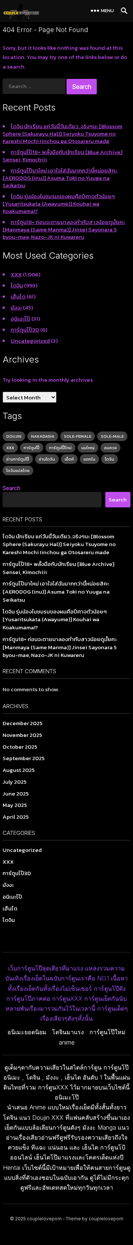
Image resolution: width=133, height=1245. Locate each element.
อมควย (110, 448)
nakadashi (42, 436)
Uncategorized (30, 340)
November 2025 (22, 735)
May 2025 (15, 805)
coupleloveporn (44, 1218)
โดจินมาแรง (68, 1032)
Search (11, 488)
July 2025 (15, 781)
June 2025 (16, 793)
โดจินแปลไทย (18, 470)
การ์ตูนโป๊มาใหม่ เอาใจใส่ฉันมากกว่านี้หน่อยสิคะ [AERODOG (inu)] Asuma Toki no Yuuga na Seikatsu (60, 177)
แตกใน (89, 459)
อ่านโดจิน (47, 459)
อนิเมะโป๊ (20, 318)
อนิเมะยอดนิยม (27, 1032)
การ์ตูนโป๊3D (25, 329)
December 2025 (22, 723)
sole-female (77, 436)
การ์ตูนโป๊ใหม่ (60, 448)
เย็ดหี (69, 459)
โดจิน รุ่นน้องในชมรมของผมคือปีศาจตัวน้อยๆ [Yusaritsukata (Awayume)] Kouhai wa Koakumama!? (59, 203)
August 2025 (19, 770)
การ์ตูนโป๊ (32, 448)
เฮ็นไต (18, 296)
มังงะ (16, 307)
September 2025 (24, 758)
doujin (13, 436)
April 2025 (16, 816)
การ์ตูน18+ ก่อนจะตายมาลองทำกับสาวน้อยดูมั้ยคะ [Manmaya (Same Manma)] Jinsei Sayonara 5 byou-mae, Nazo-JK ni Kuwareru (64, 229)
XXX (16, 274)
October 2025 (20, 746)
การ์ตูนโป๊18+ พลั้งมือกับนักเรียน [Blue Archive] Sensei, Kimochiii (62, 156)
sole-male (112, 436)
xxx (10, 448)
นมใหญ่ (88, 448)
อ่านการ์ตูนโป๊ (17, 459)
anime (67, 1042)
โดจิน (17, 285)
